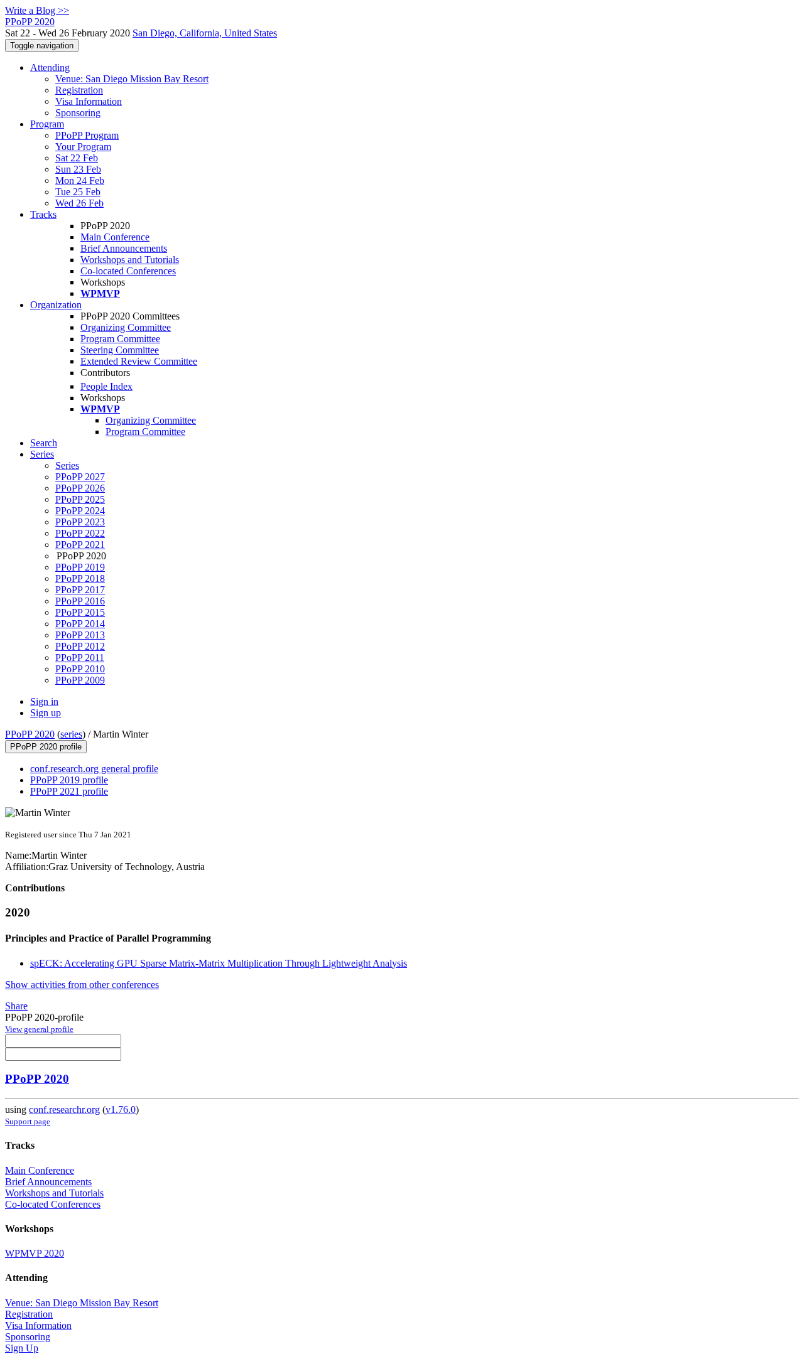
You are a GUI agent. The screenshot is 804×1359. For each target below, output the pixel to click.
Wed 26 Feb (79, 203)
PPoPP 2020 (30, 734)
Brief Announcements (123, 248)
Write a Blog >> (37, 10)
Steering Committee (119, 350)
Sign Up (21, 1348)
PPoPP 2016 (80, 601)
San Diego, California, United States (205, 33)
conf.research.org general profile (94, 768)
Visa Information (88, 101)
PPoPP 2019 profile (69, 780)
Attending (50, 67)
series (71, 734)
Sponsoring (77, 112)
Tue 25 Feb (77, 191)
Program (47, 124)
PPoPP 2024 (80, 510)
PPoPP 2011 (79, 657)
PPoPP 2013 (80, 635)
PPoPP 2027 (80, 476)
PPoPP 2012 (80, 646)
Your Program (83, 146)
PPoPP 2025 (80, 499)
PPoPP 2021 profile (69, 791)
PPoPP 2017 (80, 589)
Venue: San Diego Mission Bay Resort (132, 78)
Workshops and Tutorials (129, 259)
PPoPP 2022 (80, 533)
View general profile (39, 1029)
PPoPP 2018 (80, 578)
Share (16, 1006)
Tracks (43, 214)
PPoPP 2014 (80, 623)
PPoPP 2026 (80, 488)
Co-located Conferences (128, 271)
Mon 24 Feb (79, 180)
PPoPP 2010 (80, 668)
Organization (56, 304)
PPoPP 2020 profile (46, 746)
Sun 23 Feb (78, 169)
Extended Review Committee (138, 361)
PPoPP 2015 (80, 612)
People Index (106, 386)
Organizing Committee (125, 327)
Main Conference (114, 237)
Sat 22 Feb (76, 158)
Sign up (45, 712)
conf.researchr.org (64, 1109)
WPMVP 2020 (34, 1253)
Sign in (44, 701)
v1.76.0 (121, 1109)
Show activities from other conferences (82, 984)
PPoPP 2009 (80, 680)
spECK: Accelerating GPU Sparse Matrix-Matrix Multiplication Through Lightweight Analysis (218, 963)
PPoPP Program (87, 135)
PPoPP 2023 (80, 522)
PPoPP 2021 (80, 544)
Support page (27, 1121)
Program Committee (120, 338)
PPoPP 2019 (80, 567)
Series (67, 465)
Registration (79, 90)
